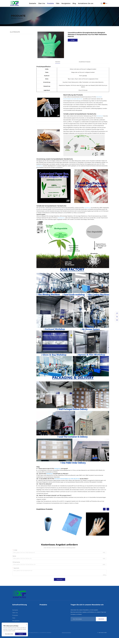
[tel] (117, 316)
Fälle (57, 3)
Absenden (59, 579)
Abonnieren (101, 619)
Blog (74, 3)
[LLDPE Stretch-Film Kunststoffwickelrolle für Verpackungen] (48, 524)
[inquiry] (117, 313)
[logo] (14, 3)
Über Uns (41, 3)
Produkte (50, 3)
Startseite (32, 3)
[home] (19, 594)
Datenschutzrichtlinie (66, 632)
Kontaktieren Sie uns (85, 3)
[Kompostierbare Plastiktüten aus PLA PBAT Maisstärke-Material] (72, 524)
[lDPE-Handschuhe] (97, 524)
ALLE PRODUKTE (15, 32)
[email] (117, 320)
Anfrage (73, 40)
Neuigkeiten (66, 3)
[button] (104, 509)
